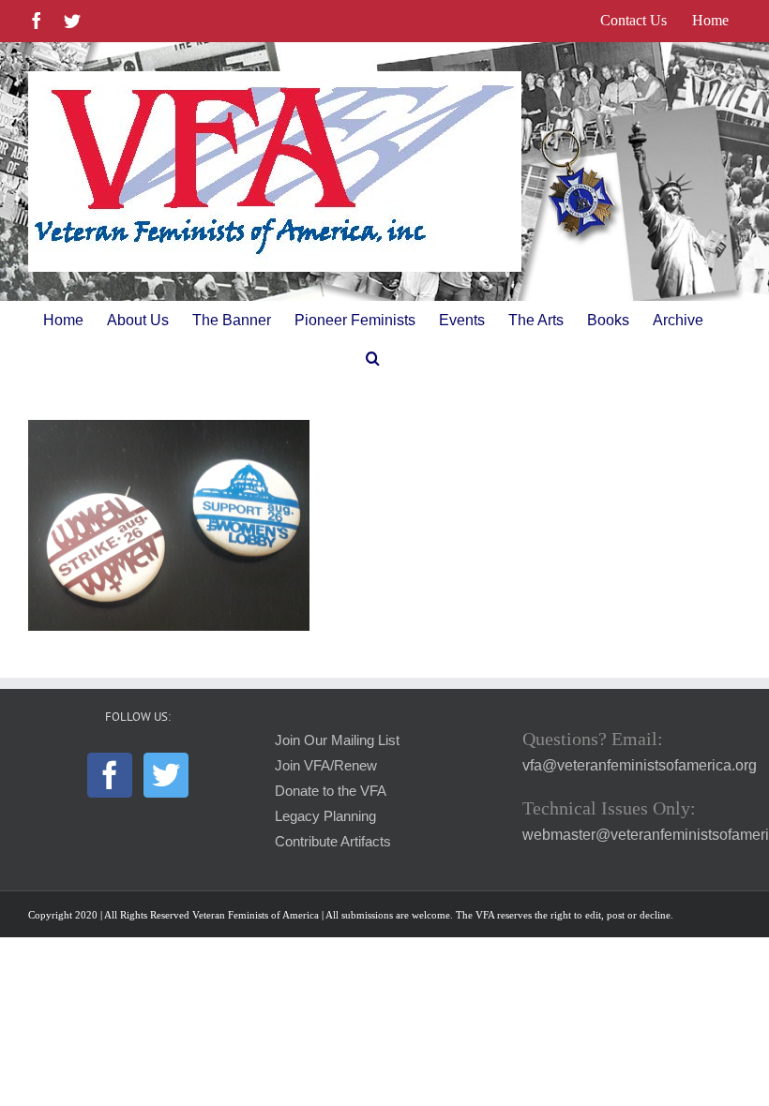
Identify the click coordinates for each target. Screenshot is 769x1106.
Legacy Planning (325, 816)
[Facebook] (109, 775)
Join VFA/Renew (326, 765)
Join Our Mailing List (337, 740)
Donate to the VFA (330, 791)
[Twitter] (165, 775)
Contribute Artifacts (333, 841)
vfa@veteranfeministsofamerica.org (639, 765)
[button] (373, 358)
